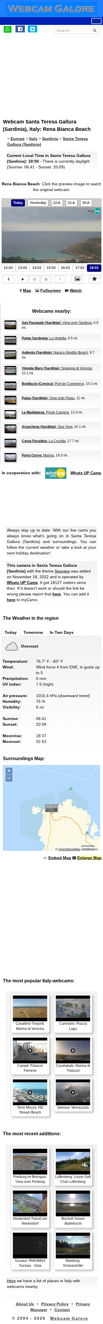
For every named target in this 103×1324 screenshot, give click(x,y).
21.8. (72, 203)
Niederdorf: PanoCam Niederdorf (30, 1221)
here (56, 594)
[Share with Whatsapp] (7, 29)
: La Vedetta (44, 338)
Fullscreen (50, 290)
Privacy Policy (55, 1304)
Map (27, 290)
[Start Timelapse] (23, 279)
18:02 (94, 268)
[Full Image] (77, 279)
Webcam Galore (69, 1318)
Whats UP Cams (85, 473)
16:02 (65, 268)
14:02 (36, 268)
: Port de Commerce (53, 384)
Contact (62, 1309)
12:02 (8, 268)
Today (18, 203)
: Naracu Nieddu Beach (55, 353)
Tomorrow (33, 632)
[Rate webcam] (94, 279)
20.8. (86, 203)
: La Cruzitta (44, 441)
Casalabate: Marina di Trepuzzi (73, 1068)
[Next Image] (60, 279)
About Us (25, 1304)
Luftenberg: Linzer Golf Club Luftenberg (73, 1179)
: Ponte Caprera (45, 412)
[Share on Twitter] (32, 29)
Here (11, 1280)
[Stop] (46, 279)
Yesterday (38, 203)
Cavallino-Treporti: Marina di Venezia (30, 1026)
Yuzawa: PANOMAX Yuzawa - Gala (30, 1263)
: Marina (38, 455)
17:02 (79, 268)
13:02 (22, 268)
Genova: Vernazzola (73, 1107)
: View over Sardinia (57, 323)
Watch (76, 290)
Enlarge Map (89, 857)
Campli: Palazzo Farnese (30, 1068)
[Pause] (34, 279)
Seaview (62, 571)
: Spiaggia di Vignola (57, 368)
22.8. (57, 203)
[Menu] (96, 21)
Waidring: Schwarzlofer (73, 1263)
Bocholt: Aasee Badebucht (73, 1221)
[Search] (94, 30)
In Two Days (62, 632)
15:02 (51, 268)
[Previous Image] (8, 279)
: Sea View (47, 427)
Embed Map (59, 857)
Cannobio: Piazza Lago (73, 1026)
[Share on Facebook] (20, 29)
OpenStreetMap (69, 849)
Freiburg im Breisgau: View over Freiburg (30, 1179)
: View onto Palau (48, 398)
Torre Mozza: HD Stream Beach (30, 1109)
